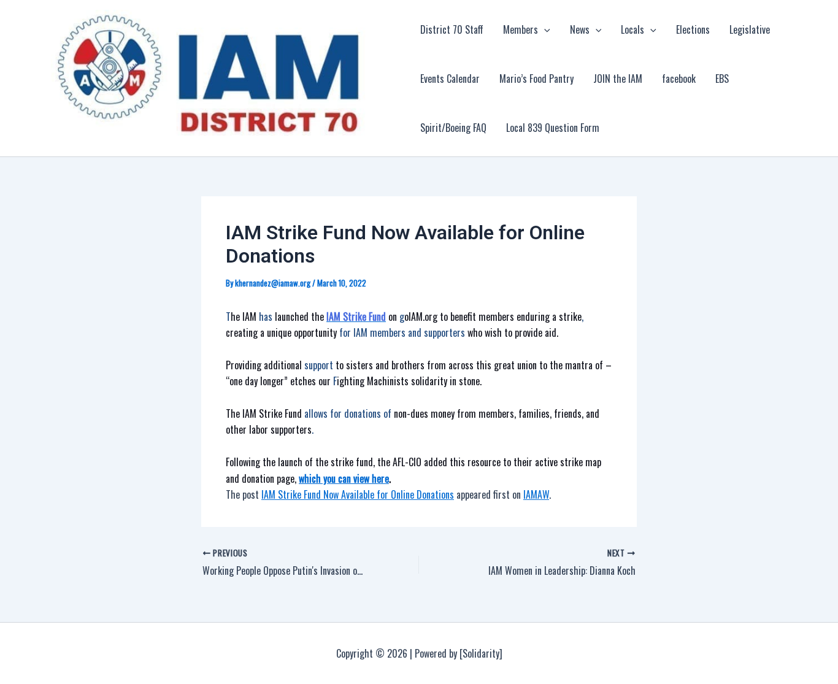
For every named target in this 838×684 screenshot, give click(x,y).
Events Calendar (450, 78)
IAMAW (536, 494)
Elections (693, 29)
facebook (679, 78)
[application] (544, 29)
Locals (632, 29)
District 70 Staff (451, 29)
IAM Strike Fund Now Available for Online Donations (357, 494)
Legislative (749, 29)
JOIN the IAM (617, 78)
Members (520, 29)
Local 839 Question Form (552, 127)
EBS (722, 78)
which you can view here (344, 478)
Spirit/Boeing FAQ (453, 127)
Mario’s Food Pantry (536, 78)
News (580, 29)
